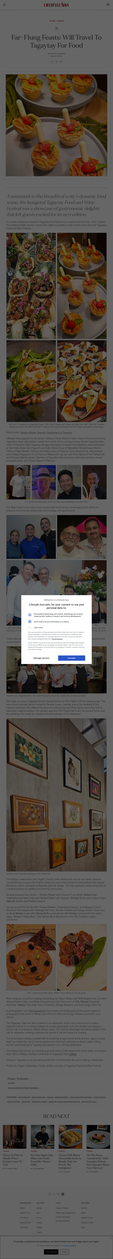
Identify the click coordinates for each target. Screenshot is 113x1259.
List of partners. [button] (57, 639)
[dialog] (56, 629)
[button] (56, 628)
